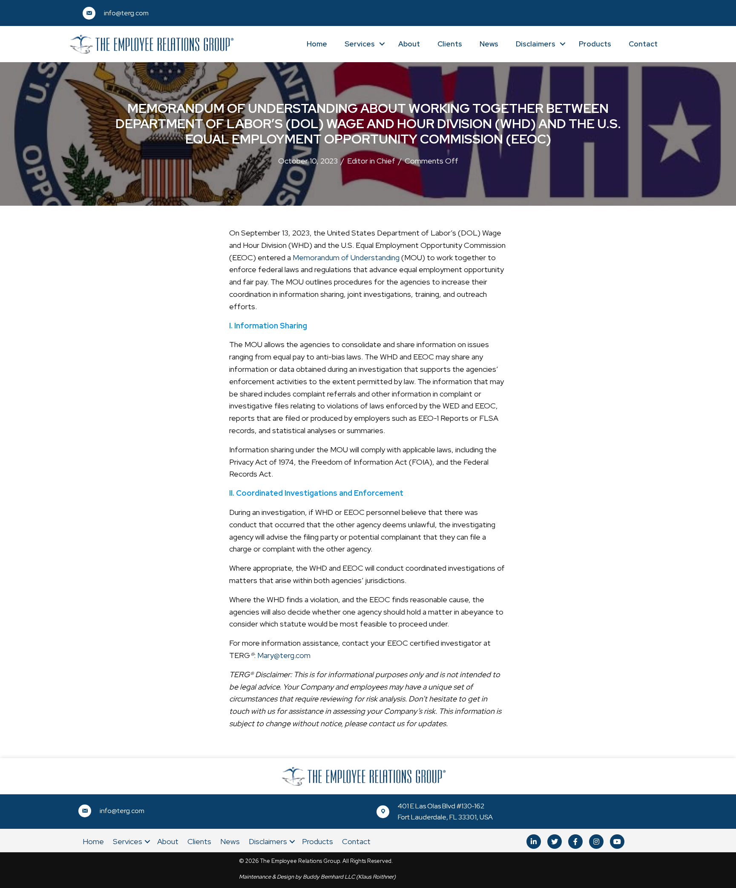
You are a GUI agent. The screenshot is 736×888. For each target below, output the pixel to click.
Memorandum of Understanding (346, 257)
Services (360, 44)
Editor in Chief (371, 161)
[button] (533, 841)
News (489, 44)
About (409, 44)
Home (317, 44)
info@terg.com (126, 13)
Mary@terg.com (283, 655)
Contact (643, 44)
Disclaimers (535, 44)
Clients (449, 44)
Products (595, 44)
